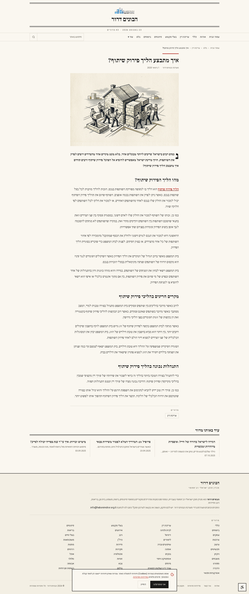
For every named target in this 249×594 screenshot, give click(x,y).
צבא (120, 563)
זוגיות (119, 559)
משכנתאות (68, 540)
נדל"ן (120, 540)
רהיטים (70, 549)
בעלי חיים (69, 535)
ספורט (216, 563)
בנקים (168, 554)
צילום (119, 568)
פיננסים (158, 37)
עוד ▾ (130, 37)
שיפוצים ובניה (164, 544)
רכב (120, 535)
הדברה (216, 568)
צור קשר (207, 585)
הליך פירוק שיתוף (168, 189)
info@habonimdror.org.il (103, 507)
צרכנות (216, 540)
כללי (194, 37)
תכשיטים (215, 549)
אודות (203, 37)
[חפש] (33, 37)
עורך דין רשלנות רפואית (159, 568)
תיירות (119, 544)
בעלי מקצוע (171, 37)
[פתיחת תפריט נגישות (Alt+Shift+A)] (242, 587)
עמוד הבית (214, 37)
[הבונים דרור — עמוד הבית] (124, 11)
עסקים (216, 535)
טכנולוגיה (118, 554)
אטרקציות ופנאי (211, 573)
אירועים (118, 530)
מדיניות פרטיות (194, 585)
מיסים (168, 563)
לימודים (167, 540)
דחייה (143, 584)
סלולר (71, 559)
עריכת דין (184, 37)
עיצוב (216, 544)
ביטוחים (147, 37)
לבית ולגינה (165, 530)
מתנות (71, 544)
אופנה (168, 549)
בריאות (70, 530)
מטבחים (215, 559)
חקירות (119, 549)
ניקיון (216, 554)
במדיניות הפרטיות (140, 577)
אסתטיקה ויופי (164, 559)
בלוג (138, 37)
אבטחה (70, 563)
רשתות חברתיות (66, 568)
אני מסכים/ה (159, 584)
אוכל (71, 554)
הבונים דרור (124, 19)
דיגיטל (168, 535)
